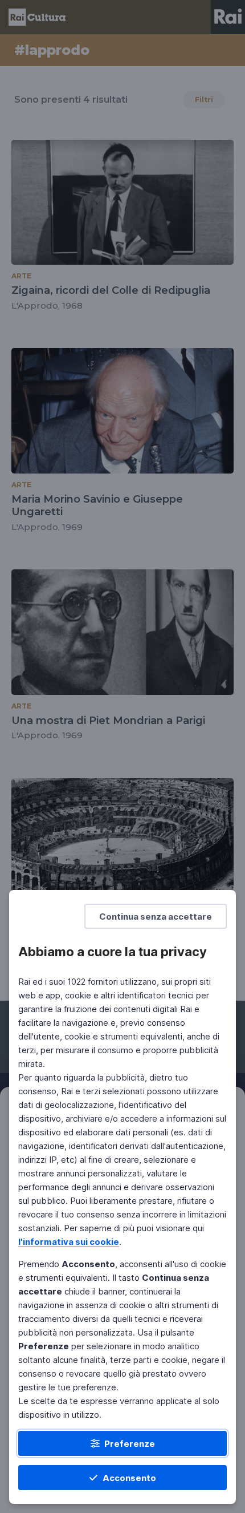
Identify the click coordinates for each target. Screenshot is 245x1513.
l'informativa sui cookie (68, 1241)
